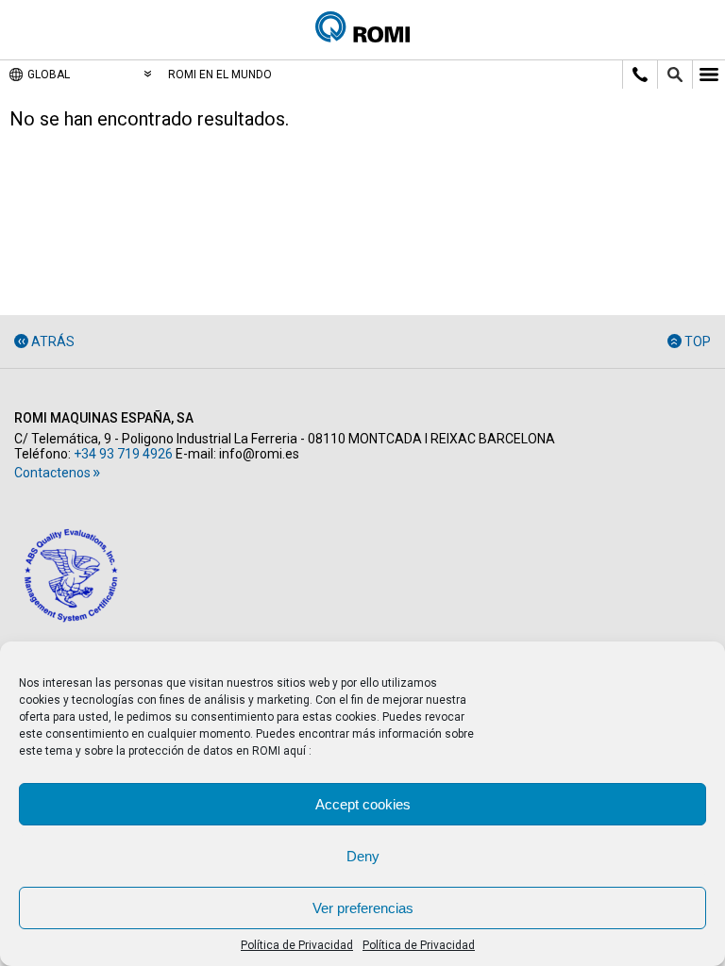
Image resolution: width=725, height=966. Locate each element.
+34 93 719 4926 (123, 453)
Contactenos (52, 472)
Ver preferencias (362, 908)
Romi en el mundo (220, 74)
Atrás (53, 341)
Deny (362, 856)
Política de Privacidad (297, 945)
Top (697, 341)
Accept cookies (363, 804)
